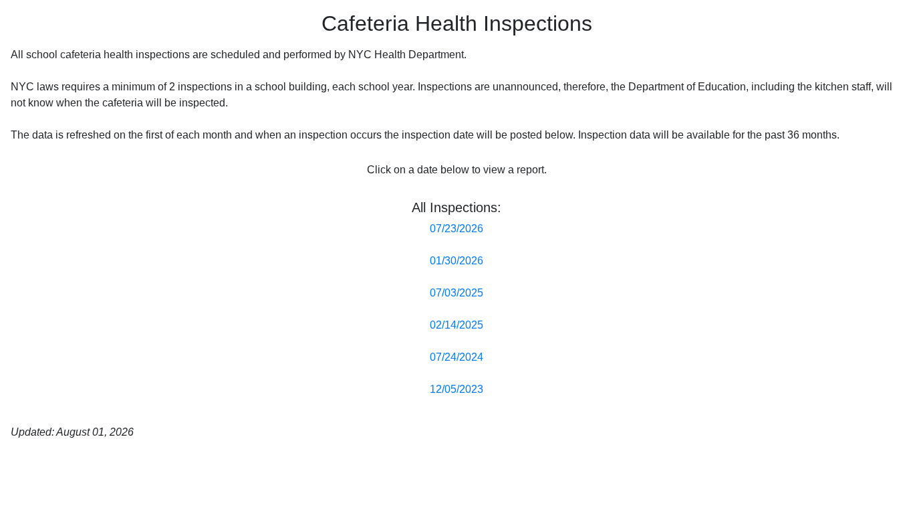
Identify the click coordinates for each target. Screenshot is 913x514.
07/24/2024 (456, 357)
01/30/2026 (456, 260)
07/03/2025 (456, 292)
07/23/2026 (456, 228)
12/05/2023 (456, 389)
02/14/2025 (456, 325)
